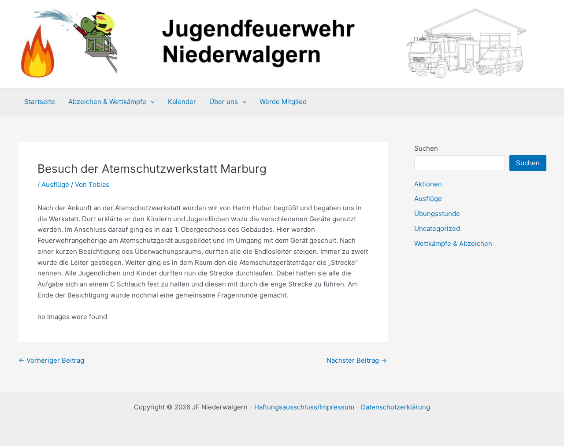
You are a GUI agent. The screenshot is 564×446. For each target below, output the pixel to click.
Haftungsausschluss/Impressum (304, 407)
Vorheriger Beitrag (51, 360)
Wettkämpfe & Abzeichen (453, 243)
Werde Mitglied (283, 101)
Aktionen (428, 184)
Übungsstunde (437, 213)
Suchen (426, 148)
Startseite (39, 101)
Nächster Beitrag (357, 360)
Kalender (182, 101)
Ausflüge (55, 184)
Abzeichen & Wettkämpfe (107, 101)
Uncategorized (437, 228)
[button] (150, 102)
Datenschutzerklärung (395, 407)
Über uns (223, 101)
